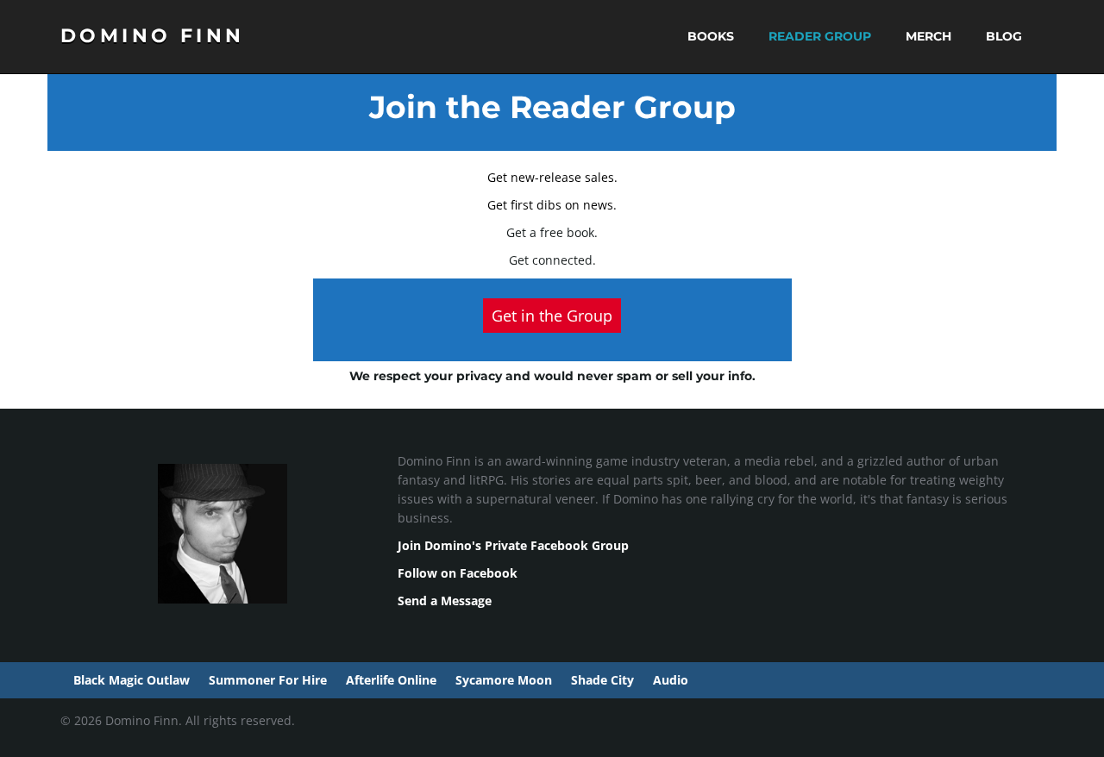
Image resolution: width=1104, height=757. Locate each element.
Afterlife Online (389, 680)
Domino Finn (152, 35)
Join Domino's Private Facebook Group (513, 545)
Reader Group (818, 36)
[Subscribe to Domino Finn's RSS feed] (1035, 734)
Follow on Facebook (458, 573)
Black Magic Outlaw (130, 680)
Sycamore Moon (502, 680)
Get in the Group (552, 315)
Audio (668, 680)
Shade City (601, 680)
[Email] (947, 734)
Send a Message (445, 600)
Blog (1002, 36)
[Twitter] (1006, 734)
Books (709, 36)
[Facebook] (977, 734)
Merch (926, 36)
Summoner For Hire (266, 680)
